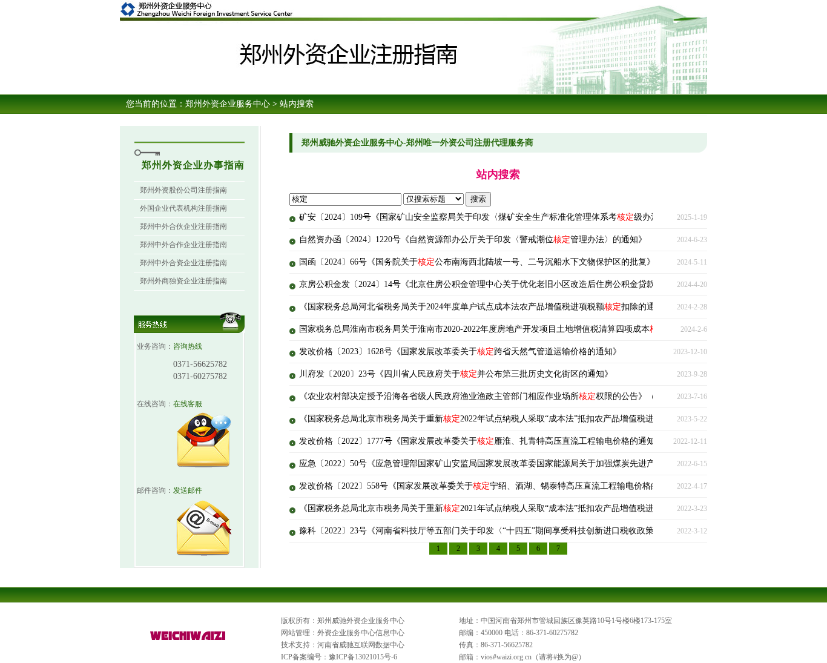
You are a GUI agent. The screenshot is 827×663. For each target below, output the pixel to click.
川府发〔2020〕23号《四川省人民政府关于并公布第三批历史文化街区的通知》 (456, 373)
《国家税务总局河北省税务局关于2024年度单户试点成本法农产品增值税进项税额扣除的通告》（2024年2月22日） (521, 306)
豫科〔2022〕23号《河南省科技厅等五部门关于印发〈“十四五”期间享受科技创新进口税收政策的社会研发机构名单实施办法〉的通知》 (561, 530)
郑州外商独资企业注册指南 (183, 281)
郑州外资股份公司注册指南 (183, 190)
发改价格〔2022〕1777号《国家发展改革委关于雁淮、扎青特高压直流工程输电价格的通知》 (481, 441)
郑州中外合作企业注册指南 (183, 244)
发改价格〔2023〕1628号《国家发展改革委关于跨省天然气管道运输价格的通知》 (460, 351)
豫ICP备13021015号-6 (363, 657)
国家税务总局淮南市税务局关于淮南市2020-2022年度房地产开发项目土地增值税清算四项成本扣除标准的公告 (512, 329)
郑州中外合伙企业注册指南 (183, 226)
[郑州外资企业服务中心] (188, 640)
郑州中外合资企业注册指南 (183, 263)
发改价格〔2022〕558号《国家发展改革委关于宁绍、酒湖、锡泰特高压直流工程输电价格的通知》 (492, 485)
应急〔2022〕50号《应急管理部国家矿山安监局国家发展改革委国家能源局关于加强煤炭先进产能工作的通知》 (515, 463)
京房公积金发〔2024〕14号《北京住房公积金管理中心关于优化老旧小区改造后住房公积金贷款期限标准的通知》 (519, 284)
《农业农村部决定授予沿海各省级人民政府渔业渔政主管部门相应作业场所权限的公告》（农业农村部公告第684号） (526, 396)
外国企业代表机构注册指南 (183, 208)
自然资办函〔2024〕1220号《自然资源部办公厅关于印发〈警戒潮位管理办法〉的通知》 (473, 239)
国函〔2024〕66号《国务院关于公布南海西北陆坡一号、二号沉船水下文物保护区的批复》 (477, 261)
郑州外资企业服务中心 (227, 103)
